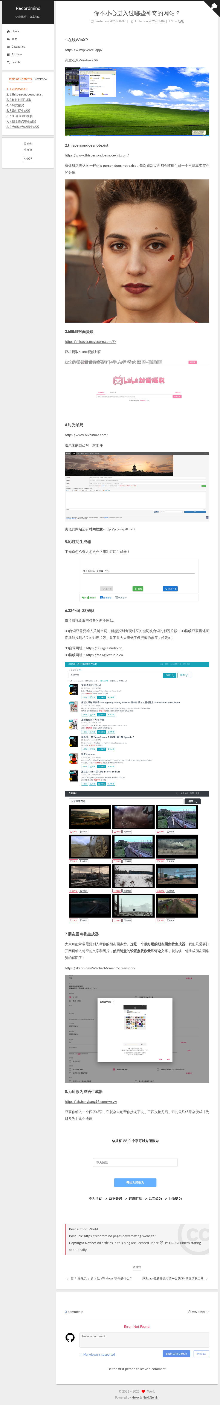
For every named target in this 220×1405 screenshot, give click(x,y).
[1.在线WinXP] (207, 40)
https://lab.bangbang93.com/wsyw (91, 1101)
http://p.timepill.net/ (120, 529)
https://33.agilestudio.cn (104, 648)
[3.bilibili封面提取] (207, 331)
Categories (18, 47)
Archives (17, 54)
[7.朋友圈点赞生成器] (207, 934)
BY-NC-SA (171, 1243)
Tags (14, 39)
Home (15, 31)
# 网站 (137, 1267)
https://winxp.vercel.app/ (83, 50)
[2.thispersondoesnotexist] (207, 145)
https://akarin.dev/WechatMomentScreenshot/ (100, 968)
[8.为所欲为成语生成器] (207, 1091)
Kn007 (28, 159)
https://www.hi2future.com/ (86, 435)
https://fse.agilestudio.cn (104, 655)
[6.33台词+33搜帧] (207, 610)
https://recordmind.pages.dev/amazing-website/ (120, 1236)
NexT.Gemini (151, 1397)
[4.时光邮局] (207, 425)
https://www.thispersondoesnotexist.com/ (97, 155)
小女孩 (28, 150)
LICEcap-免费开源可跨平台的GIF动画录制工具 (173, 1278)
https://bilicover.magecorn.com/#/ (90, 341)
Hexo (135, 1397)
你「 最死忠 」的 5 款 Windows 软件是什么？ (101, 1278)
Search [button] (16, 62)
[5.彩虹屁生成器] (207, 542)
